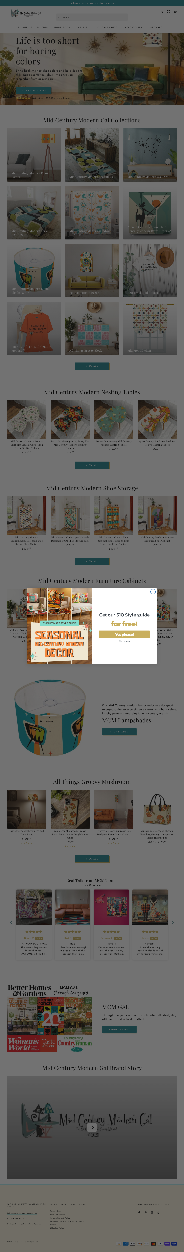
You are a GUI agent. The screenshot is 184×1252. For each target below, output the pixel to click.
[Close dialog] (153, 591)
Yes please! (124, 634)
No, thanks (124, 641)
